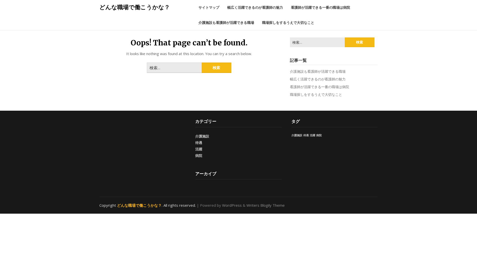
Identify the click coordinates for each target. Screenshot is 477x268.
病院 (198, 155)
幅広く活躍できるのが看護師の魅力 (255, 7)
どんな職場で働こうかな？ (134, 7)
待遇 (198, 142)
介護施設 (202, 136)
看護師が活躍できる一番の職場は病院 (320, 7)
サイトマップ (209, 7)
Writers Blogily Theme (265, 205)
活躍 (198, 149)
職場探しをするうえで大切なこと (288, 22)
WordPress (232, 205)
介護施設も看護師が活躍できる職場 (226, 22)
